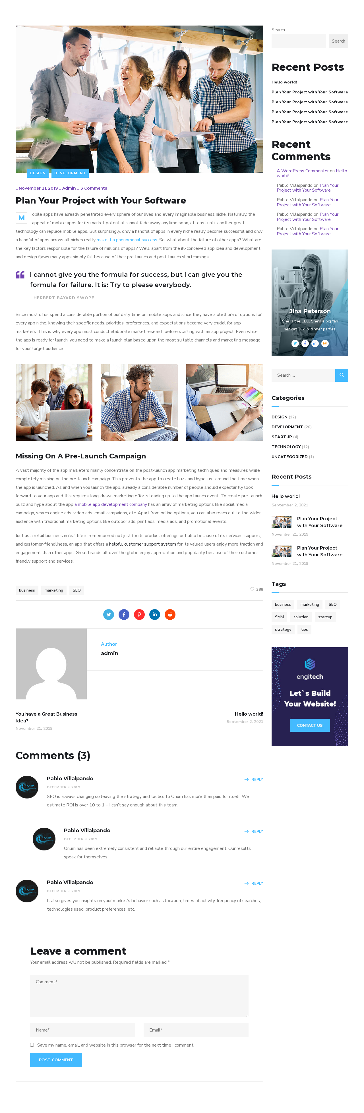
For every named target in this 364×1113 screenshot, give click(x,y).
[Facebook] (124, 614)
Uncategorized (290, 457)
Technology (286, 447)
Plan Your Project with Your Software (310, 92)
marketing (54, 590)
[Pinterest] (139, 614)
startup (325, 617)
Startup (282, 437)
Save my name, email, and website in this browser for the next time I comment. (115, 1045)
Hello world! (284, 82)
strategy (283, 629)
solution (301, 617)
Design (38, 173)
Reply (257, 779)
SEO (77, 590)
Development (70, 173)
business (27, 590)
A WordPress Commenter (303, 171)
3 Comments (93, 188)
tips (304, 629)
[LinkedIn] (154, 614)
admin (69, 188)
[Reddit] (170, 614)
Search (278, 30)
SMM (279, 617)
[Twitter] (108, 614)
